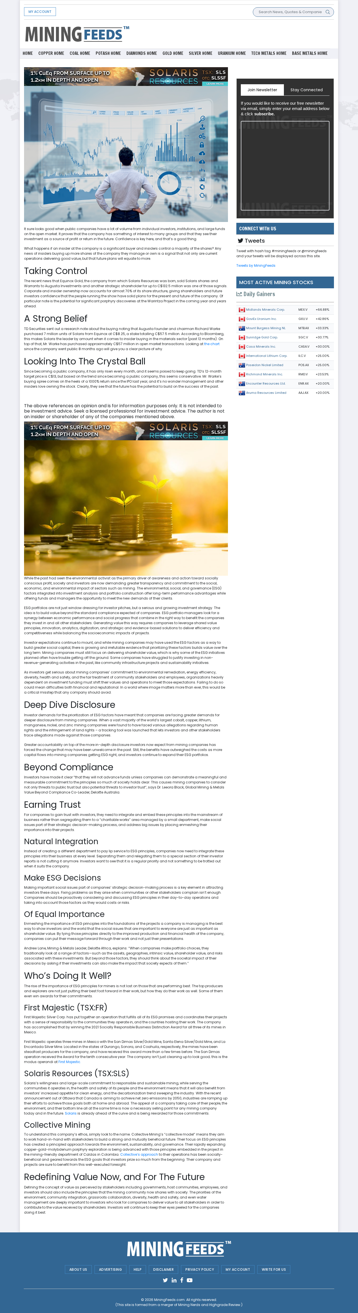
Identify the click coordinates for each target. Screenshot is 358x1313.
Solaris (71, 1113)
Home (28, 53)
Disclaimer (163, 1269)
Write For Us (274, 1269)
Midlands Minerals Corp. (265, 309)
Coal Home (80, 53)
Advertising (110, 1269)
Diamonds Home (141, 53)
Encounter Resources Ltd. (266, 383)
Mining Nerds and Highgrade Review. (209, 1304)
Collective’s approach (139, 1154)
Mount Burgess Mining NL (266, 328)
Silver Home (200, 53)
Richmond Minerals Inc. (264, 374)
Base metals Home (310, 53)
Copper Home (51, 53)
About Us (78, 1269)
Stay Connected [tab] (307, 90)
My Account (40, 11)
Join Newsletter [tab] (262, 90)
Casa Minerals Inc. (261, 346)
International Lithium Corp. (266, 356)
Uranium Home (232, 53)
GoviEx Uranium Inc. (261, 319)
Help (138, 1269)
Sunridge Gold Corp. (262, 337)
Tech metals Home (268, 53)
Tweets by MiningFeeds (255, 265)
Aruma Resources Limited (266, 392)
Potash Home (108, 53)
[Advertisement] (232, 33)
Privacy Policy (199, 1269)
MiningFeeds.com (169, 1299)
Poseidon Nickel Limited (264, 365)
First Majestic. (69, 1061)
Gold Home (172, 53)
